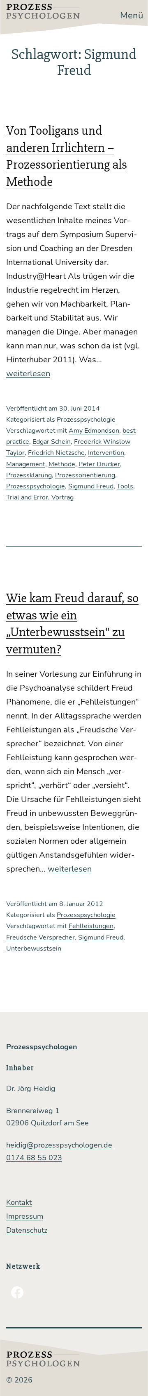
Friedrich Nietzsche (56, 452)
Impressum (24, 1216)
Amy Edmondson (94, 430)
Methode (62, 464)
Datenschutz (26, 1230)
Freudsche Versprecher (40, 937)
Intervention (106, 452)
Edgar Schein (51, 441)
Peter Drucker (99, 464)
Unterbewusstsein (33, 948)
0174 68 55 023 (34, 1158)
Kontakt (19, 1202)
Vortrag (62, 497)
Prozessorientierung (85, 475)
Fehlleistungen (91, 926)
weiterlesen (28, 373)
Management (25, 464)
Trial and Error (27, 497)
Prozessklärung (29, 475)
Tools (125, 486)
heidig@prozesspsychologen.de (59, 1145)
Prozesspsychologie (86, 419)
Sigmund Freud (90, 486)
